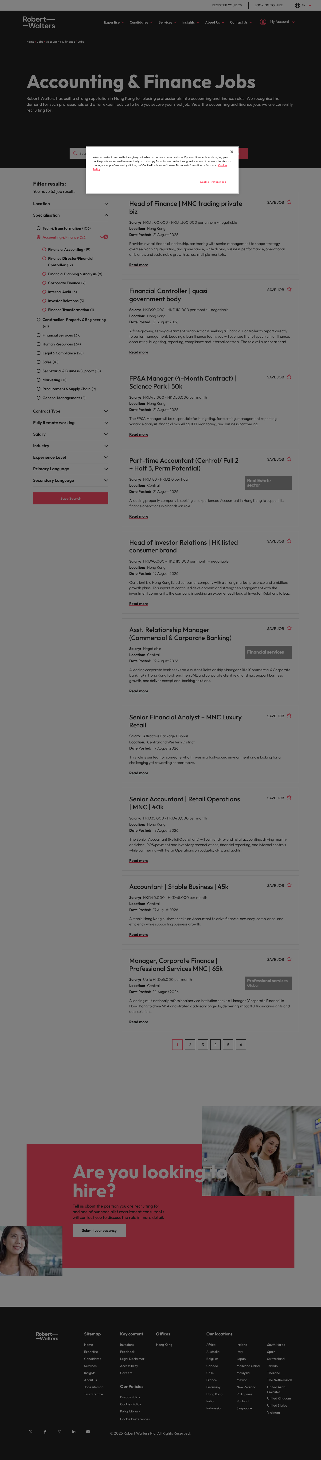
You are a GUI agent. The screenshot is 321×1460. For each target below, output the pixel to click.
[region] (162, 170)
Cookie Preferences (213, 181)
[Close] (232, 151)
